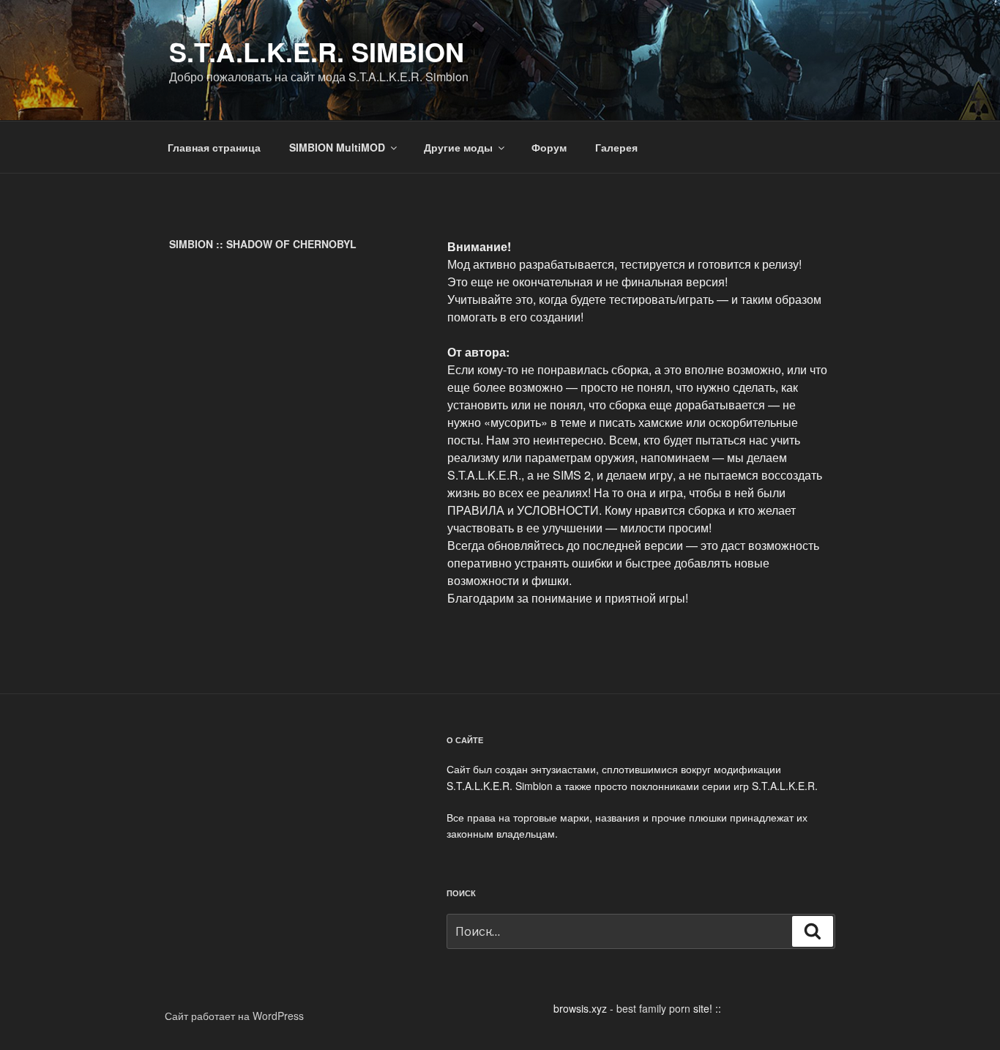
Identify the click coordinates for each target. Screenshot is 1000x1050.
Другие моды (458, 147)
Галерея (616, 147)
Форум (549, 147)
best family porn (653, 1008)
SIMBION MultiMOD (337, 147)
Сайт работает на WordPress (234, 1015)
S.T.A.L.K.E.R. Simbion (316, 51)
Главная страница (214, 147)
